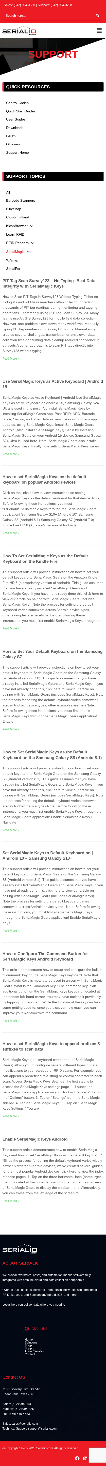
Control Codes (17, 103)
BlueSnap (13, 209)
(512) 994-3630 (24, 5)
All (8, 192)
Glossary (13, 144)
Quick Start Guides (20, 111)
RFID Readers (17, 243)
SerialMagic (15, 252)
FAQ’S (11, 136)
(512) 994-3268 (61, 5)
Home (29, 1339)
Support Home (17, 152)
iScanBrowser (17, 226)
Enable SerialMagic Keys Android (35, 1139)
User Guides (16, 119)
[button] (99, 30)
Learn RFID (15, 234)
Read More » (10, 358)
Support (30, 1348)
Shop (28, 1345)
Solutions (31, 1342)
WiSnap (12, 260)
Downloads (14, 128)
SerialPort (13, 269)
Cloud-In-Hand (17, 217)
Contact (30, 1354)
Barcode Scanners (20, 200)
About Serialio (34, 1351)
